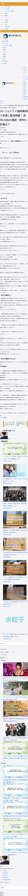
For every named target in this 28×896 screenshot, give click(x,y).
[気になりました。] (14, 39)
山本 (9, 438)
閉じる (1, 892)
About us (5, 877)
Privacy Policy (7, 879)
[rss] (27, 31)
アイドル (7, 9)
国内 (6, 13)
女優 (6, 22)
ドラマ (7, 18)
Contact (5, 875)
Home (6, 29)
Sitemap (7, 26)
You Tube (7, 6)
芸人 (6, 24)
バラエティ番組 (9, 11)
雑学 (6, 15)
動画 (5, 130)
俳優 (6, 20)
